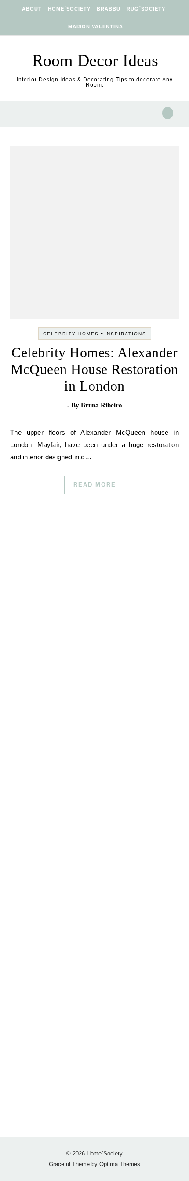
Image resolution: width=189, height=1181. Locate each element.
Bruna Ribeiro (101, 405)
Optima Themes (119, 1164)
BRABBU (108, 8)
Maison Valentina (95, 26)
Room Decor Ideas (95, 60)
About (32, 8)
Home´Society (69, 8)
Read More (94, 484)
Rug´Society (146, 8)
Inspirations (125, 333)
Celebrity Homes (71, 333)
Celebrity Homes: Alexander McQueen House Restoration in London (94, 369)
